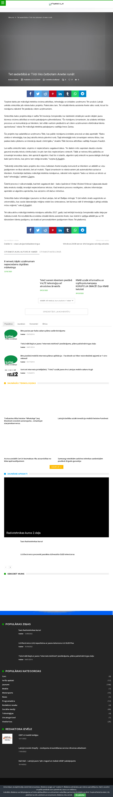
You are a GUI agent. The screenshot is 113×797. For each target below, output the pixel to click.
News (4, 697)
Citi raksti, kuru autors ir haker (20, 252)
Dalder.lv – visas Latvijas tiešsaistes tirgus (22, 242)
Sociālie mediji (8, 709)
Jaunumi (5, 684)
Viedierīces (7, 721)
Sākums (11, 17)
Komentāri (34, 324)
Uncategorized (9, 717)
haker (16, 80)
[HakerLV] (56, 3)
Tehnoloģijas (8, 713)
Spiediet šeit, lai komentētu (56, 312)
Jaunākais (21, 324)
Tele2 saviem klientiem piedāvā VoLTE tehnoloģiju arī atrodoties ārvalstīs (56, 283)
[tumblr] (67, 94)
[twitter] (38, 94)
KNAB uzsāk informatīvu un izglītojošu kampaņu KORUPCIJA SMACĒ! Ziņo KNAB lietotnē (92, 285)
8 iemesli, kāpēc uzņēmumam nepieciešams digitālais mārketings (19, 264)
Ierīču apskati (8, 680)
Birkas (45, 324)
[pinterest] (53, 94)
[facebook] (30, 94)
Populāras (9, 324)
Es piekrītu (80, 795)
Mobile (5, 688)
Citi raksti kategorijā (50, 252)
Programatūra (8, 701)
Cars (4, 676)
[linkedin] (60, 94)
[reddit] (45, 94)
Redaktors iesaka (9, 705)
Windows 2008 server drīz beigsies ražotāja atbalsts (86, 242)
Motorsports (7, 693)
